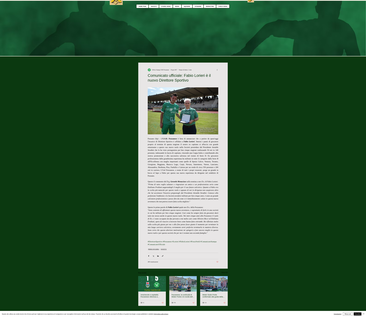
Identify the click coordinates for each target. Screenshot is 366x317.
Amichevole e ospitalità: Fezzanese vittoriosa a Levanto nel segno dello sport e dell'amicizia (152, 296)
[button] (154, 6)
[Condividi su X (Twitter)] (153, 256)
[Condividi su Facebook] (149, 256)
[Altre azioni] (217, 70)
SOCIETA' (164, 249)
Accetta (357, 314)
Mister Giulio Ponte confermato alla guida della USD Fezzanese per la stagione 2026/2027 (212, 296)
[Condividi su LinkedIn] (158, 256)
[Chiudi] (364, 313)
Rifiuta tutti (348, 314)
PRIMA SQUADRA (153, 249)
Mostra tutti (225, 272)
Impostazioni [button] (337, 314)
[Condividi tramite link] (163, 256)
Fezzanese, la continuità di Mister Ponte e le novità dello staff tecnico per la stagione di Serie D (183, 296)
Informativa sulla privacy (161, 314)
